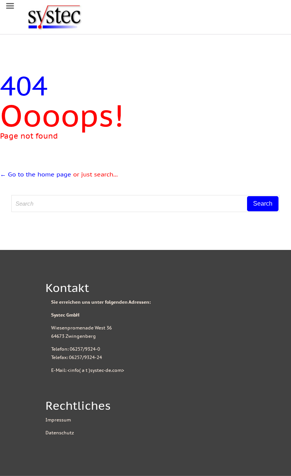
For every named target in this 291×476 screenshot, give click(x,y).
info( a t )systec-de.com (96, 370)
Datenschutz (59, 432)
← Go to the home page (35, 174)
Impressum (58, 420)
